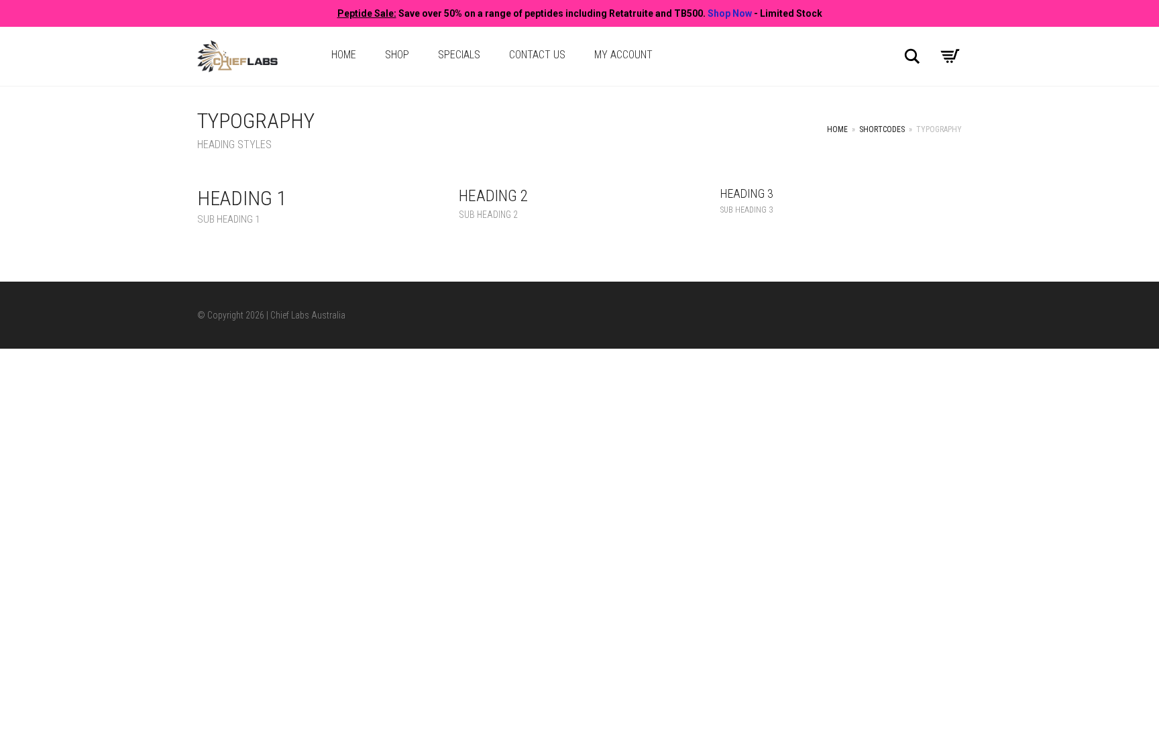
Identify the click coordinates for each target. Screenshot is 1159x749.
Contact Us (537, 54)
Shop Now (730, 13)
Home (343, 54)
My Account (623, 54)
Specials (459, 54)
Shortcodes (882, 129)
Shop (397, 54)
